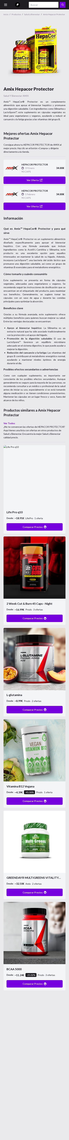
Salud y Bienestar (13, 95)
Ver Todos (9, 423)
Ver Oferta (33, 180)
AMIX (26, 95)
